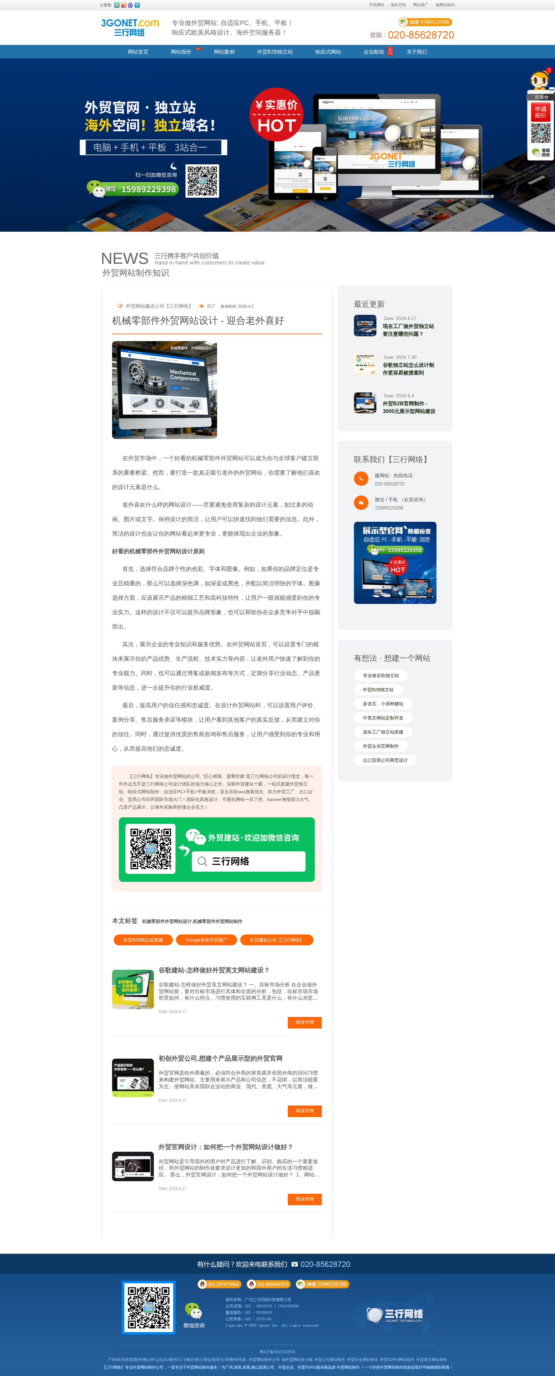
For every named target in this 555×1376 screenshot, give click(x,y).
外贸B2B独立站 (275, 52)
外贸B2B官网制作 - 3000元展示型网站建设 (409, 407)
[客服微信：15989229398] (541, 152)
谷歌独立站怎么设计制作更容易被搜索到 (408, 368)
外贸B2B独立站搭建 (143, 939)
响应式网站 (328, 52)
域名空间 (398, 5)
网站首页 (138, 52)
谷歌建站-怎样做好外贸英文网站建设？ (214, 970)
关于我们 (417, 52)
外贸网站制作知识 (135, 273)
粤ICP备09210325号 (277, 1352)
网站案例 (224, 52)
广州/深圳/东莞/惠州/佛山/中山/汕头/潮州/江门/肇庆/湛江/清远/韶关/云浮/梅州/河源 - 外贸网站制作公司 (194, 1359)
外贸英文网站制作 (431, 1359)
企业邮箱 (374, 52)
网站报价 (181, 52)
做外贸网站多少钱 (297, 1359)
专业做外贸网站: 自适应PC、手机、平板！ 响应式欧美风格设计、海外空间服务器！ (233, 27)
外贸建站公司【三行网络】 (277, 939)
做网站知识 (445, 5)
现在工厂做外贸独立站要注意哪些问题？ (408, 330)
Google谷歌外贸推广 (206, 939)
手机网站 (376, 5)
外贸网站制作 (348, 1367)
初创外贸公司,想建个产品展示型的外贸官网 (221, 1058)
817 (210, 306)
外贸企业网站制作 (362, 1359)
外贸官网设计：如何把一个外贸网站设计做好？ (226, 1146)
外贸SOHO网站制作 (397, 1359)
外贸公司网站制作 (329, 1359)
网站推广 (420, 5)
